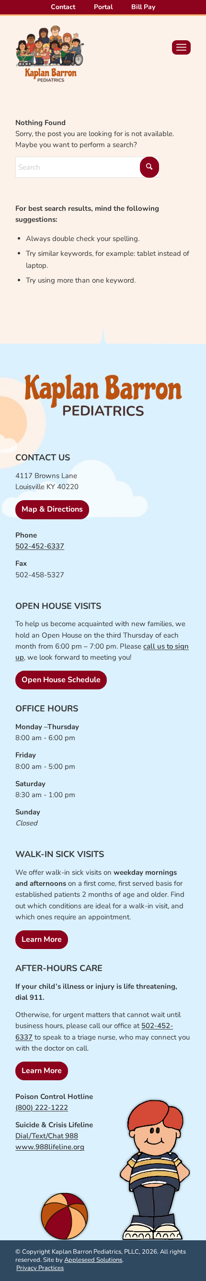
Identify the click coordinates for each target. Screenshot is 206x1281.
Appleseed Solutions (93, 1260)
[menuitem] (63, 7)
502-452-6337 (39, 546)
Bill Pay (143, 6)
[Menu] (181, 47)
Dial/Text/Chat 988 (46, 1136)
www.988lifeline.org (49, 1147)
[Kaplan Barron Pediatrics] (49, 53)
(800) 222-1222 (41, 1107)
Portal (103, 6)
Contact (63, 6)
